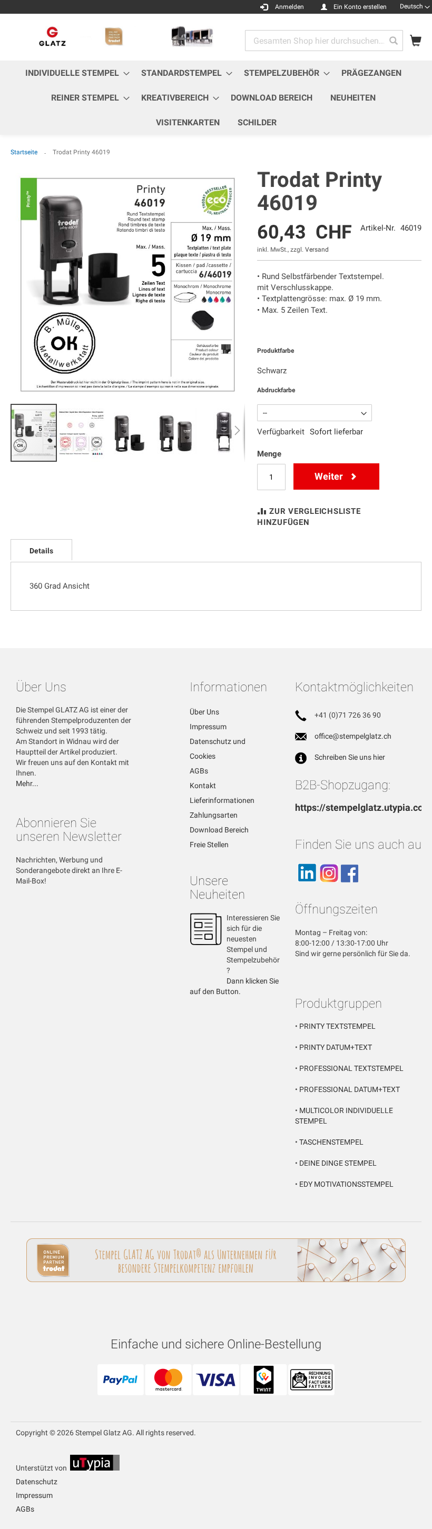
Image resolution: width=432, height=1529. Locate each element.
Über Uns (204, 712)
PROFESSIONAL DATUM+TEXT (349, 1089)
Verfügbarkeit (281, 431)
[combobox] (324, 40)
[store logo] (113, 36)
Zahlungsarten (214, 815)
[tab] (41, 549)
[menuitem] (74, 73)
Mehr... (27, 783)
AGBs (199, 771)
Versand (317, 249)
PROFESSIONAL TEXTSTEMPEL (351, 1068)
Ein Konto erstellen (360, 7)
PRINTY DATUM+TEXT (335, 1047)
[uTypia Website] (95, 1468)
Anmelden (289, 7)
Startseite (24, 152)
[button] (415, 6)
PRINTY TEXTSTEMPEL (337, 1026)
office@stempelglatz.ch (353, 736)
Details (41, 551)
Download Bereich (219, 830)
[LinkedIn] (306, 886)
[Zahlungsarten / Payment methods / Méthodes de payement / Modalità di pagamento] (216, 1391)
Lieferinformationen (222, 800)
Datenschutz (36, 1481)
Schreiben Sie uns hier (350, 757)
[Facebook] (349, 886)
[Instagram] (328, 886)
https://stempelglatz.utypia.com (363, 807)
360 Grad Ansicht (60, 586)
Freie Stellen (209, 844)
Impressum (208, 726)
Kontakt (203, 785)
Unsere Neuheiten (217, 887)
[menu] (216, 98)
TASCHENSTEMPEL (331, 1142)
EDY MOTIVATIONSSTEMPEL (346, 1184)
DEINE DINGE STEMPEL (338, 1163)
